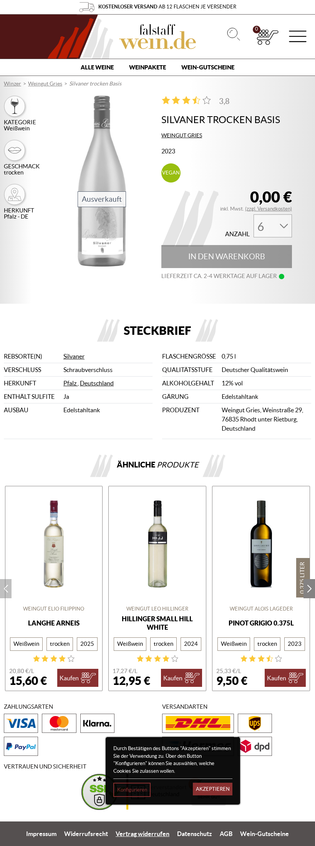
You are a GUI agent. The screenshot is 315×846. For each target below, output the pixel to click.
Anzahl (237, 234)
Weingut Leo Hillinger (157, 609)
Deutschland (97, 383)
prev (6, 588)
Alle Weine (97, 67)
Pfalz (70, 383)
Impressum (41, 833)
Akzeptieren (213, 789)
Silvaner (74, 356)
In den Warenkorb (226, 256)
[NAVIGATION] (297, 37)
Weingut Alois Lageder (261, 609)
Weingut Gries (45, 84)
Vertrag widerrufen (142, 833)
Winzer (12, 84)
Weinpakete (147, 67)
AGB (226, 833)
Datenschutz (194, 833)
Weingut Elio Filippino (53, 609)
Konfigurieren (132, 790)
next (309, 588)
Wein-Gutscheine (207, 67)
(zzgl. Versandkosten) (268, 209)
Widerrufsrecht (86, 833)
